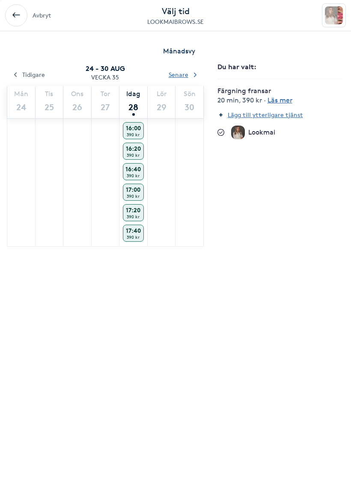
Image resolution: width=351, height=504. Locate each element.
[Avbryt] (16, 15)
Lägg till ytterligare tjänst (265, 114)
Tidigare (33, 74)
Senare (178, 74)
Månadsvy (179, 51)
